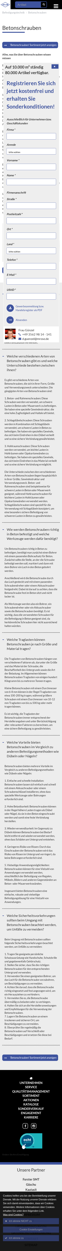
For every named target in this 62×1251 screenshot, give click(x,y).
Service (31, 1087)
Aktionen (31, 1100)
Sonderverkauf (31, 1108)
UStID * (11, 289)
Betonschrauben (37, 12)
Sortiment (31, 1095)
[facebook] (25, 1126)
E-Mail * (11, 274)
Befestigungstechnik (13, 12)
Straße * (11, 199)
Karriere (31, 1117)
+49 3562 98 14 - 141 (37, 334)
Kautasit (31, 1189)
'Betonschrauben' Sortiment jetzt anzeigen (33, 45)
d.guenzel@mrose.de (35, 338)
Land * (10, 244)
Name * (11, 175)
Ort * (9, 229)
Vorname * (13, 160)
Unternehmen (31, 1083)
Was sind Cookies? (13, 1214)
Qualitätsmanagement (31, 1091)
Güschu (31, 1184)
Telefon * (12, 259)
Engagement (31, 1113)
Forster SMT (31, 1179)
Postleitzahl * (14, 214)
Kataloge (31, 1104)
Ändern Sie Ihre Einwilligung (15, 1154)
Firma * (11, 129)
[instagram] (33, 1126)
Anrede (11, 144)
